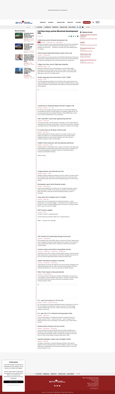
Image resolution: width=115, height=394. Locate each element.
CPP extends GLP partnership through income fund (54, 236)
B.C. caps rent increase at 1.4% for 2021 (51, 300)
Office (30, 76)
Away (67, 201)
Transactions (63, 27)
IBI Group (61, 148)
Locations (39, 27)
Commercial (47, 27)
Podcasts (70, 22)
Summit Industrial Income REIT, (45, 216)
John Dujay (26, 63)
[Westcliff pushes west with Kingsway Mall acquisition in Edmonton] (19, 46)
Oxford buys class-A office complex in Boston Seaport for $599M (29, 71)
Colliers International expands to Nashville (51, 260)
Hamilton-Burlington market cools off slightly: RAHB (54, 339)
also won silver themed (56, 60)
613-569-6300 (95, 384)
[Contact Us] (83, 27)
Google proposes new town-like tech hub (51, 171)
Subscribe (87, 22)
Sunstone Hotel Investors (56, 277)
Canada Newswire (53, 214)
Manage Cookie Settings (13, 385)
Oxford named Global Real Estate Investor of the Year (55, 53)
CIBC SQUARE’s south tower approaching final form (54, 119)
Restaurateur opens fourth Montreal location (52, 184)
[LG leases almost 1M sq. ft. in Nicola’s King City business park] (19, 36)
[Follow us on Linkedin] (80, 27)
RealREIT (82, 42)
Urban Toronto (46, 120)
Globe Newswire (47, 262)
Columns (78, 22)
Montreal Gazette (47, 186)
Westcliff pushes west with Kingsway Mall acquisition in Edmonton (29, 46)
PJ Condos (52, 134)
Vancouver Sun (46, 315)
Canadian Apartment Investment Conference (88, 35)
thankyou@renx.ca (94, 385)
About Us (44, 392)
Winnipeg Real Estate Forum (87, 48)
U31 (77, 148)
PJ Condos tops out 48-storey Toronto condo (52, 130)
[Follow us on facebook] (78, 27)
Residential (55, 27)
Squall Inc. (96, 388)
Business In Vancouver (53, 302)
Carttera (40, 44)
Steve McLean (27, 75)
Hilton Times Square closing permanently (51, 272)
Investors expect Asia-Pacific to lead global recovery (54, 249)
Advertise (43, 22)
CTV (50, 107)
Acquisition (31, 50)
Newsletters (61, 22)
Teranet (28, 64)
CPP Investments (42, 240)
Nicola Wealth (26, 40)
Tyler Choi (26, 38)
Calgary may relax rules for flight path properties (53, 64)
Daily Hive (45, 107)
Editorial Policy (57, 392)
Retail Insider (46, 199)
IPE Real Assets (47, 55)
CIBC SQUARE (52, 126)
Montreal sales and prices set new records (51, 326)
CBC (49, 66)
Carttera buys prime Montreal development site (52, 40)
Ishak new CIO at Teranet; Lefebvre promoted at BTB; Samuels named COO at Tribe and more (29, 58)
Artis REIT (40, 214)
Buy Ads (88, 27)
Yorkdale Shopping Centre (54, 204)
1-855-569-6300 (94, 383)
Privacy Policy (50, 392)
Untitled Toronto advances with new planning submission (56, 143)
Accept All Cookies (13, 381)
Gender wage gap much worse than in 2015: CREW (54, 77)
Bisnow (45, 79)
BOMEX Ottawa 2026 (85, 54)
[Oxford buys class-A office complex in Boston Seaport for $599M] (19, 71)
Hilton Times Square (50, 276)
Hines (47, 126)
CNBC (49, 173)
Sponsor (50, 22)
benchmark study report (58, 84)
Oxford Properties (42, 57)
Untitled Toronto (42, 147)
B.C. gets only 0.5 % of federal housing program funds (55, 313)
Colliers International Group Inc (45, 266)
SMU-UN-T (56, 216)
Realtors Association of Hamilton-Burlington (51, 343)
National (32, 64)
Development (72, 27)
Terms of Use (64, 392)
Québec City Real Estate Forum (88, 60)
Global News (45, 341)
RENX (51, 144)
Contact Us (70, 392)
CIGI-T (55, 266)
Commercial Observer (48, 274)
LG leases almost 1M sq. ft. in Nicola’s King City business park (29, 35)
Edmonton (26, 52)
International (26, 77)
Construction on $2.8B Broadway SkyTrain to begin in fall (56, 106)
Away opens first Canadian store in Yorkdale (52, 197)
